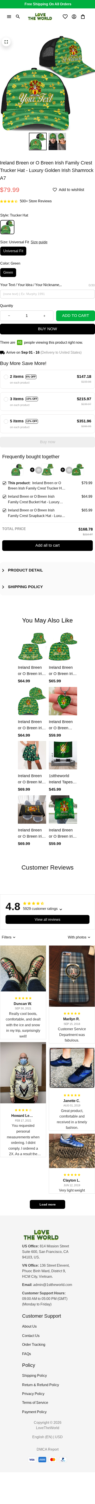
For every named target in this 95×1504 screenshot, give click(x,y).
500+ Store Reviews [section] (36, 201)
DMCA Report (48, 1449)
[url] (52, 1285)
